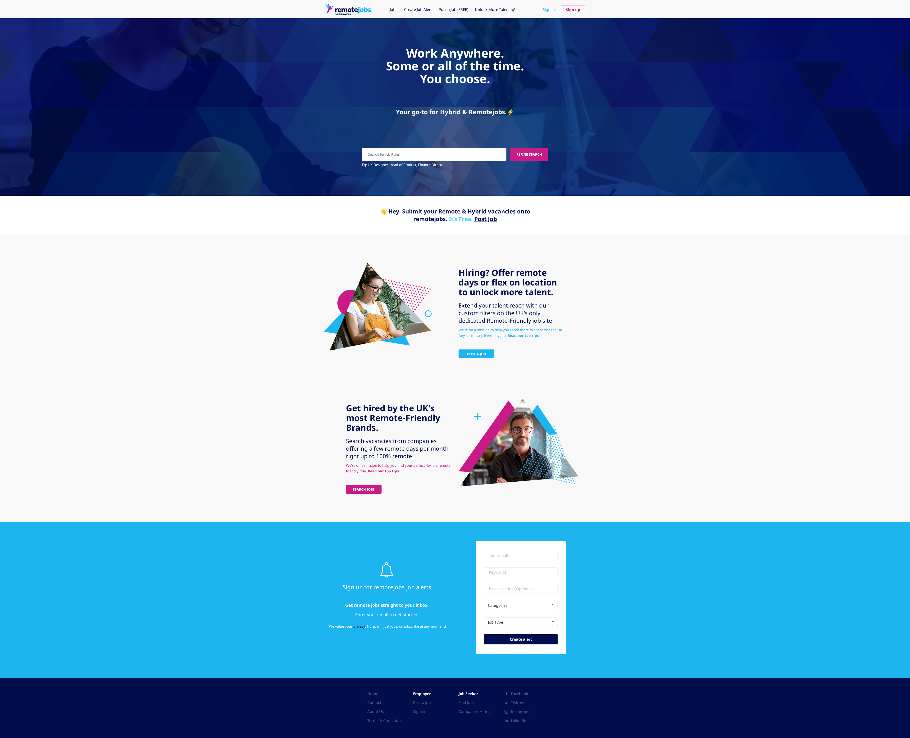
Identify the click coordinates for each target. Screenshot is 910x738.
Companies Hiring (475, 711)
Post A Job (476, 354)
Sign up (573, 9)
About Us (375, 711)
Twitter (517, 702)
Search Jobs (364, 489)
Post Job (485, 219)
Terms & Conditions (385, 720)
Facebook (519, 693)
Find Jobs (467, 702)
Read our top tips (523, 335)
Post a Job (422, 702)
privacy (359, 626)
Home (372, 693)
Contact (374, 702)
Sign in (549, 9)
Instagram (520, 711)
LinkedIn (518, 720)
